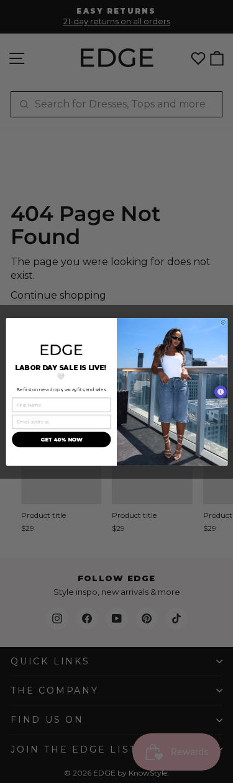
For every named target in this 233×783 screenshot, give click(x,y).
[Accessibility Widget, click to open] (220, 392)
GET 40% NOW (61, 439)
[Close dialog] (223, 322)
